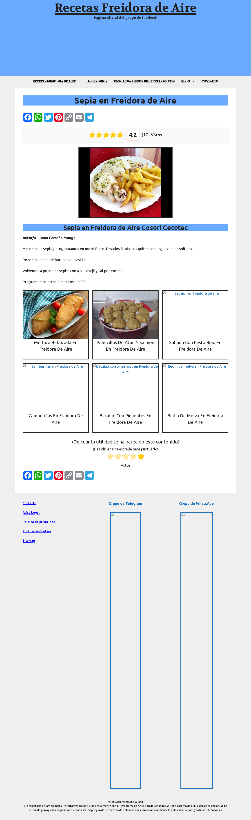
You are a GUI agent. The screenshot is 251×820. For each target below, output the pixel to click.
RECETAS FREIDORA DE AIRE (54, 81)
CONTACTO (210, 81)
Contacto (29, 503)
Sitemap (29, 540)
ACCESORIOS (97, 81)
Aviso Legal (31, 512)
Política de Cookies (37, 531)
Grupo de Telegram (125, 503)
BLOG (185, 81)
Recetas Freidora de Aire (125, 8)
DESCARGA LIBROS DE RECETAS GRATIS (144, 81)
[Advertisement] (125, 50)
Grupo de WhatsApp (196, 503)
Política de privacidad (39, 521)
